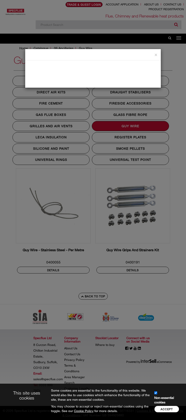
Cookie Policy (83, 411)
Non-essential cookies (164, 400)
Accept (167, 409)
